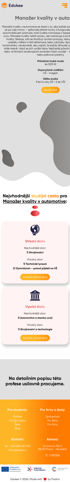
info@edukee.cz (17, 450)
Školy (17, 424)
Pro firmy (52, 424)
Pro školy (52, 420)
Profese (17, 416)
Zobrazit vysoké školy (35, 338)
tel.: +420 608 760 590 (17, 446)
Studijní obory (17, 420)
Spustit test (50, 89)
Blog (17, 428)
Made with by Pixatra (45, 479)
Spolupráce (52, 416)
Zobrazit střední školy (35, 277)
